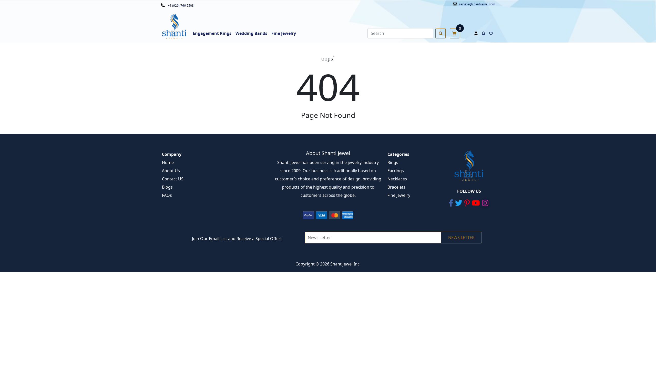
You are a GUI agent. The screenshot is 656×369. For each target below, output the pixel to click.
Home (168, 162)
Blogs (167, 187)
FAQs (167, 195)
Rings (392, 162)
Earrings (395, 170)
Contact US (172, 179)
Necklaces (397, 179)
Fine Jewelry (398, 195)
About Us (171, 170)
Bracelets (396, 187)
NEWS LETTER (461, 237)
